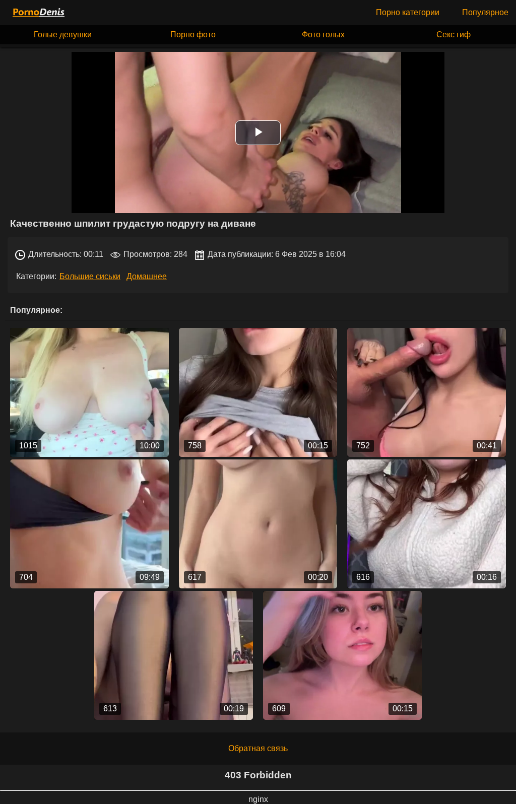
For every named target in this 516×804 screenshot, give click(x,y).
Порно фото (193, 34)
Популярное (485, 12)
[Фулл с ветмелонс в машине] (89, 392)
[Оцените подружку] (258, 392)
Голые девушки (63, 34)
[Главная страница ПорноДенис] (38, 13)
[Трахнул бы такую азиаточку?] (173, 655)
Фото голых (323, 34)
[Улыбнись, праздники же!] (426, 523)
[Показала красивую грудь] (258, 523)
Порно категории (407, 12)
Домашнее (146, 276)
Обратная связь (258, 748)
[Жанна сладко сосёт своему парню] (426, 392)
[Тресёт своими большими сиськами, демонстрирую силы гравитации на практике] (342, 655)
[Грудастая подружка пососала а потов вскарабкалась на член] (89, 523)
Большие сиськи (89, 276)
